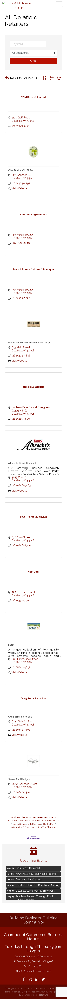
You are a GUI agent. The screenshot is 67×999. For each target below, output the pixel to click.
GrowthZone (45, 992)
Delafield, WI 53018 (35, 961)
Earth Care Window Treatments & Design (29, 342)
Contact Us (48, 824)
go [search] (35, 60)
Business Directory (20, 817)
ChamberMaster (30, 995)
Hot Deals (25, 820)
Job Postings (34, 824)
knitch (11, 644)
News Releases (39, 817)
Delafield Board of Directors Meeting (37, 884)
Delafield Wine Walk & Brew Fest (35, 889)
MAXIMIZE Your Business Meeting (36, 872)
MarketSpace (19, 824)
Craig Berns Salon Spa (20, 716)
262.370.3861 (35, 966)
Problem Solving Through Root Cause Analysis (34, 897)
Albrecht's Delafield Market (22, 463)
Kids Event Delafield (28, 867)
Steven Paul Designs (19, 779)
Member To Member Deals (45, 820)
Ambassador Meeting (28, 878)
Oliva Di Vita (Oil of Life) (20, 170)
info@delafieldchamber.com (34, 971)
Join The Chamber (47, 827)
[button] (7, 78)
